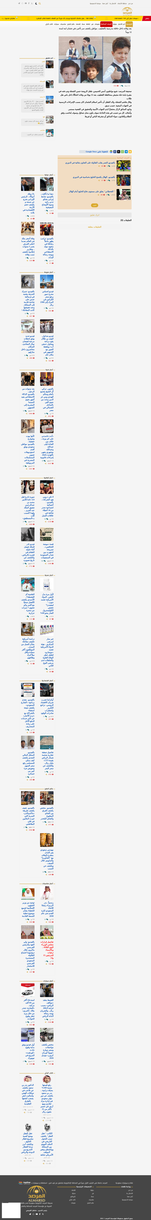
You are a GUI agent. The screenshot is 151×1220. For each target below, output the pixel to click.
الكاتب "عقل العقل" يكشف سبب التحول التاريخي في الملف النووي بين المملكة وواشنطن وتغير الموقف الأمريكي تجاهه (46, 1144)
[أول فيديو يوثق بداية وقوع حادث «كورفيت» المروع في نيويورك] (28, 1035)
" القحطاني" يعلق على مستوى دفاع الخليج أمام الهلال (92, 191)
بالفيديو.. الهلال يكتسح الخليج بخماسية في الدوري (94, 177)
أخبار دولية (48, 174)
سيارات (56, 24)
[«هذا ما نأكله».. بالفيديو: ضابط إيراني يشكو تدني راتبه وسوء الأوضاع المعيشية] (47, 184)
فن (92, 24)
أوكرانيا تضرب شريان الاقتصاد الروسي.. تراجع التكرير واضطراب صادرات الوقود (47, 706)
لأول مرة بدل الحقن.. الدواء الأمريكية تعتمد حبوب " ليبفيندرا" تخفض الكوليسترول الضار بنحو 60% (47, 603)
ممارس (42, 130)
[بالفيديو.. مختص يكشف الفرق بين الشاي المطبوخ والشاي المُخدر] (47, 798)
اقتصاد (78, 24)
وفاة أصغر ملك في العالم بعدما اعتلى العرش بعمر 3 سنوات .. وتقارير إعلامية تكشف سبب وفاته (28, 246)
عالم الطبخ (71, 24)
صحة (83, 24)
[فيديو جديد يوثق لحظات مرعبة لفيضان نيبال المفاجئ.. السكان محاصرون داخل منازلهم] (28, 326)
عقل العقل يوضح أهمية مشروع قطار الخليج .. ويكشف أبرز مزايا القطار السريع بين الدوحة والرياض (28, 1142)
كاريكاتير (73, 1196)
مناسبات (63, 24)
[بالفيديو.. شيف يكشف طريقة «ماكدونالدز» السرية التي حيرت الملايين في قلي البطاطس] (28, 798)
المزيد (94, 205)
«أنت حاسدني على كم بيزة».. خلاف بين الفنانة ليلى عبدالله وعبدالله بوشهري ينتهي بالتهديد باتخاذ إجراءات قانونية (47, 447)
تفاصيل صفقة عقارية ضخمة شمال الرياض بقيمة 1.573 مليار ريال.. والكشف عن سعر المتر (48, 760)
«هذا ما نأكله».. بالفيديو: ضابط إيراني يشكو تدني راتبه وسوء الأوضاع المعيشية (47, 200)
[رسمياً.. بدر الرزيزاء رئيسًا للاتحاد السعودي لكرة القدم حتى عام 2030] (47, 893)
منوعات (97, 24)
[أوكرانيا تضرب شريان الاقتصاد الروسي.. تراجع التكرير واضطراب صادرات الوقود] (47, 690)
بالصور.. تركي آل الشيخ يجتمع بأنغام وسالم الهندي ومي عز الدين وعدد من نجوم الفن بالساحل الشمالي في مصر (47, 399)
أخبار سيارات (48, 981)
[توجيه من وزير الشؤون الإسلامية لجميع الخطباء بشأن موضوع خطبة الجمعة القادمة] (28, 893)
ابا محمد (42, 97)
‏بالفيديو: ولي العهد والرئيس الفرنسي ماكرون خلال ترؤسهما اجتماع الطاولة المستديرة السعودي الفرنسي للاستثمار (28, 954)
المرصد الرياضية (106, 24)
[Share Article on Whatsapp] (122, 151)
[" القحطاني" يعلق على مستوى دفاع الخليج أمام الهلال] (123, 194)
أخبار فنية (49, 369)
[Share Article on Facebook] (114, 151)
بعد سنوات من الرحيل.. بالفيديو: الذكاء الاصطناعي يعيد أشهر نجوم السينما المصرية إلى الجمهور (28, 398)
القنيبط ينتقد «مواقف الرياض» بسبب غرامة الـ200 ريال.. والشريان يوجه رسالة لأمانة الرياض (47, 1008)
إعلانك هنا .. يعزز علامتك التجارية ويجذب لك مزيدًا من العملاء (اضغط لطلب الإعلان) (88, 18)
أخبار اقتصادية (47, 680)
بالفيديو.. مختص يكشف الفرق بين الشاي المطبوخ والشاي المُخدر (47, 813)
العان (43, 61)
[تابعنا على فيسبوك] (28, 3)
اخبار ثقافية (48, 477)
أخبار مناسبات (47, 883)
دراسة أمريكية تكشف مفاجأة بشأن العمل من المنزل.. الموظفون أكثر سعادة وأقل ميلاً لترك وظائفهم (28, 648)
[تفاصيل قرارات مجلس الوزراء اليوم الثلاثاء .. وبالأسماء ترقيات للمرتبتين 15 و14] (47, 932)
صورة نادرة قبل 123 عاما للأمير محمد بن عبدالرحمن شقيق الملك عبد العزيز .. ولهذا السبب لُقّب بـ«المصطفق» (28, 507)
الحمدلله (42, 81)
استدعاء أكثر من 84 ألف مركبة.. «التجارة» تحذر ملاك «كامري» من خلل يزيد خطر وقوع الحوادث (28, 1009)
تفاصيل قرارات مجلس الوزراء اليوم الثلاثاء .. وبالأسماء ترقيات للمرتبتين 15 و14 (47, 950)
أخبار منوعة (48, 272)
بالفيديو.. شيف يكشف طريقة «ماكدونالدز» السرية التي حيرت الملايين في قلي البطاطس (28, 816)
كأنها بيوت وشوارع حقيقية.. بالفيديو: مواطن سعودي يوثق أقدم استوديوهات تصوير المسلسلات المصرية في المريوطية (28, 449)
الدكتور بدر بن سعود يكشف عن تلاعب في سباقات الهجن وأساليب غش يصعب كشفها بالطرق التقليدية (28, 1094)
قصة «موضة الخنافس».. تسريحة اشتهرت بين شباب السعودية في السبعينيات (47, 551)
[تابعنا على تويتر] (32, 3)
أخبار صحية (49, 575)
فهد (44, 117)
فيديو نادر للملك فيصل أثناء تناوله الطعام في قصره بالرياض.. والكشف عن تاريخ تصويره (28, 552)
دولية (115, 24)
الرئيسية (129, 24)
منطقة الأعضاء (122, 3)
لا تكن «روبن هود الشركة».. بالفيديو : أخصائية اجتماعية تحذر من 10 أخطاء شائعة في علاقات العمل (47, 506)
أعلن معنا (105, 3)
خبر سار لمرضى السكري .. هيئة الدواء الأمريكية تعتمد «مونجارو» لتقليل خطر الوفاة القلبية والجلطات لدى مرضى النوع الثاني (47, 652)
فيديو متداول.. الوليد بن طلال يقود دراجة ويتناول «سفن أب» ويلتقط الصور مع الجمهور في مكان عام (47, 345)
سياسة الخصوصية (95, 3)
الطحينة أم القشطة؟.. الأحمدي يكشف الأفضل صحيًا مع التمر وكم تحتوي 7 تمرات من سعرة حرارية (28, 603)
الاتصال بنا (113, 3)
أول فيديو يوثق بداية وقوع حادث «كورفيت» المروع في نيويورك (28, 1051)
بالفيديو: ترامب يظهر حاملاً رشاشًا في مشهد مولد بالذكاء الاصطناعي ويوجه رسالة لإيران (47, 247)
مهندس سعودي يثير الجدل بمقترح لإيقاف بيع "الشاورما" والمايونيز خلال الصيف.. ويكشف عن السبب (47, 859)
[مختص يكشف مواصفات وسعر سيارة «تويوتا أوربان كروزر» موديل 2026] (47, 1035)
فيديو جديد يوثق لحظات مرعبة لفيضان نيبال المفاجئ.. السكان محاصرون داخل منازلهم (28, 344)
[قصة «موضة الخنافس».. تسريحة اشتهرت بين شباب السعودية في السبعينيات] (47, 534)
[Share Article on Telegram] (126, 151)
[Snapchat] (130, 151)
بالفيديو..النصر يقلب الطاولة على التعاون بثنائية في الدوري (90, 163)
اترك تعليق (94, 215)
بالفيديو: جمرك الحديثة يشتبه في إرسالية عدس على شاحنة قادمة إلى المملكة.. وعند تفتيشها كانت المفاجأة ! (28, 300)
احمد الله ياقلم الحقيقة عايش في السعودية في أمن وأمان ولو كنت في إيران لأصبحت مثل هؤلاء (33, 88)
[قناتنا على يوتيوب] (26, 3)
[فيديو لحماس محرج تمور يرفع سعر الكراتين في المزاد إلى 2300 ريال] (47, 281)
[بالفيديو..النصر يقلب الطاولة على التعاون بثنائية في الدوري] (123, 165)
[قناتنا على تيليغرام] (19, 3)
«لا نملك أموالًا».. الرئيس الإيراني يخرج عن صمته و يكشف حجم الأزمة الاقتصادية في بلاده (28, 203)
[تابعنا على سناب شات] (22, 3)
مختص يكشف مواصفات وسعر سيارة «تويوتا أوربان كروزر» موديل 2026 (47, 1051)
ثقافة (88, 24)
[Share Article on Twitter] (118, 151)
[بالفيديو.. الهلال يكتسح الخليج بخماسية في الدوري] (123, 180)
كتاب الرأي (49, 24)
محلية (74, 1193)
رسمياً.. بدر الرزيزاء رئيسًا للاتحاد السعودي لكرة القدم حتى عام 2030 (47, 909)
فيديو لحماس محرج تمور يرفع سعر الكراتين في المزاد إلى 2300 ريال (47, 298)
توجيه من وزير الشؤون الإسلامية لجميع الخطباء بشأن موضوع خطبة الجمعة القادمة (28, 909)
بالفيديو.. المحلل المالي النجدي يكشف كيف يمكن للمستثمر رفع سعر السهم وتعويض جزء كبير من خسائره (28, 763)
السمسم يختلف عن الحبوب (35, 134)
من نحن (130, 3)
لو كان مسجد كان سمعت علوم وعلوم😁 (34, 122)
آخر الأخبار (121, 24)
